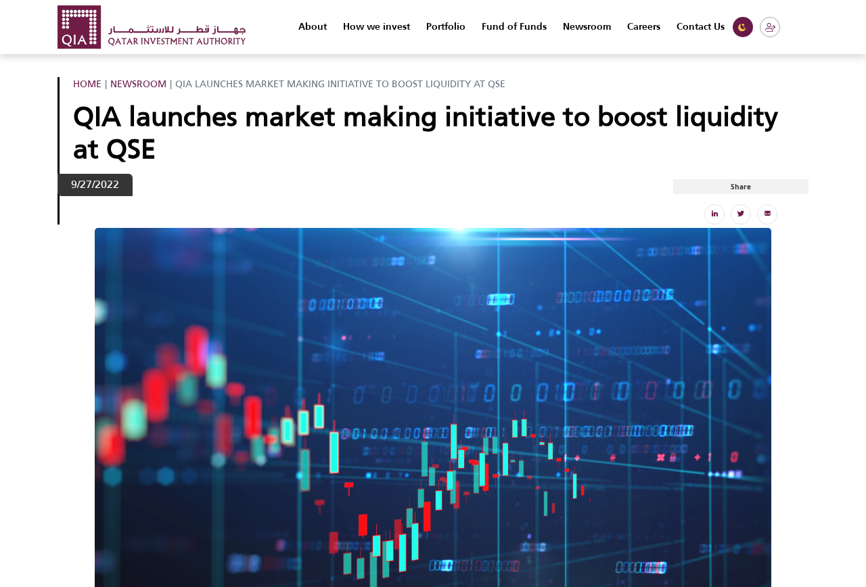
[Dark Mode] (743, 27)
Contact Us (701, 27)
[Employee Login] (770, 27)
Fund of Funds (514, 27)
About (312, 27)
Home (87, 83)
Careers (643, 27)
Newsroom (587, 27)
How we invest (376, 27)
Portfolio (445, 27)
